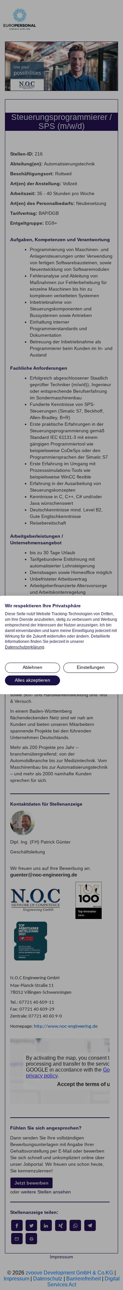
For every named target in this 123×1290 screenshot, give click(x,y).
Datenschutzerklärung (24, 647)
